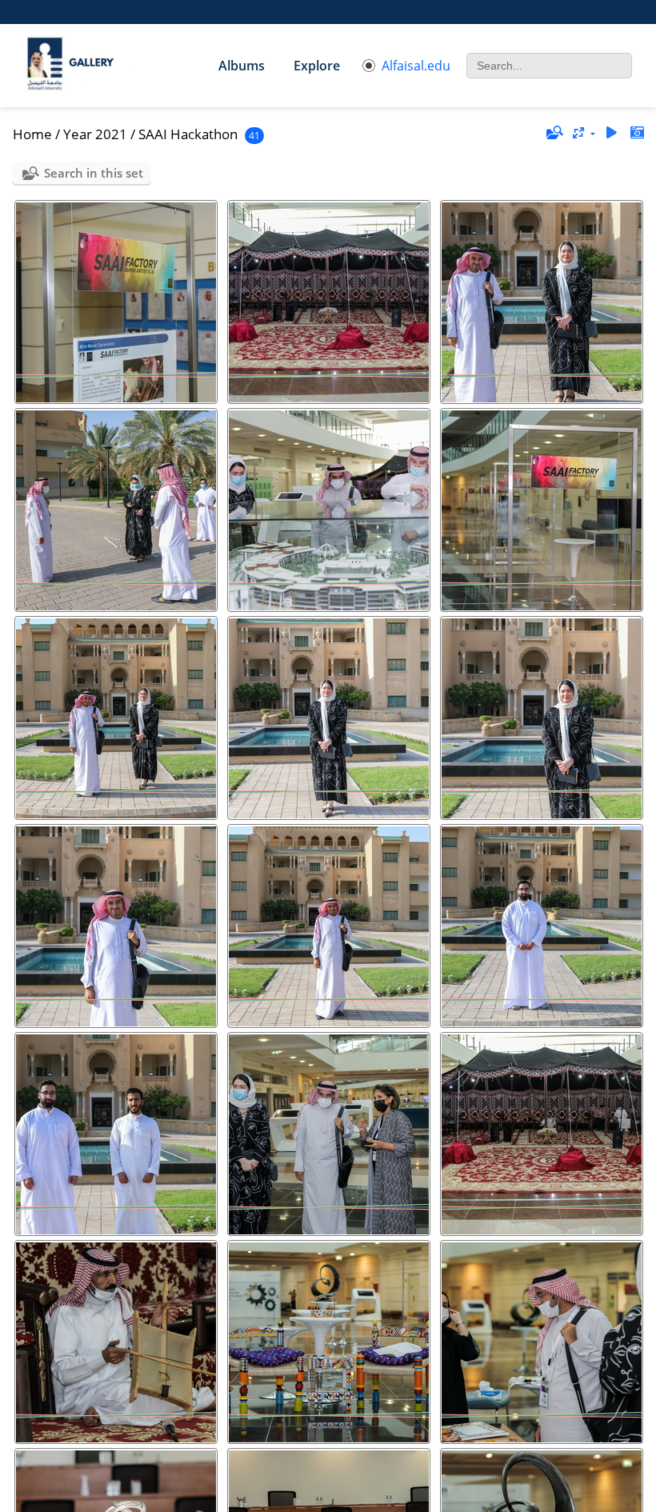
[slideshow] (611, 133)
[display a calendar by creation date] (636, 133)
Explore (317, 65)
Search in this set (93, 173)
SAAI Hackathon (188, 134)
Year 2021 (95, 134)
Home (32, 134)
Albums (241, 65)
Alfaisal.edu (416, 65)
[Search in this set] (553, 132)
